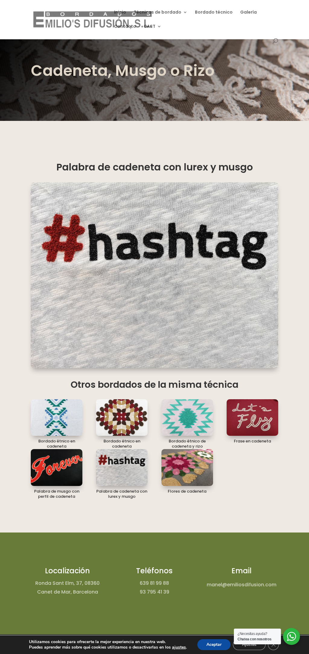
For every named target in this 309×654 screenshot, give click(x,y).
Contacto (125, 26)
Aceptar (213, 644)
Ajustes (249, 644)
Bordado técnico (214, 12)
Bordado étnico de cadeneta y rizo (187, 443)
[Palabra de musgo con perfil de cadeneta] (56, 467)
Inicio (120, 12)
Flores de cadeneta (187, 491)
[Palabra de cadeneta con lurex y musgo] (122, 467)
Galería (248, 12)
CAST (149, 26)
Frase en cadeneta (252, 441)
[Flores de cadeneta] (187, 467)
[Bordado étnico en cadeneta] (56, 417)
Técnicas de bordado (157, 12)
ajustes (179, 647)
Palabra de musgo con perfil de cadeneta (56, 493)
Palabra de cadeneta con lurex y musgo (121, 493)
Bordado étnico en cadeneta (56, 443)
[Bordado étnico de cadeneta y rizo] (187, 417)
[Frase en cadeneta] (252, 417)
